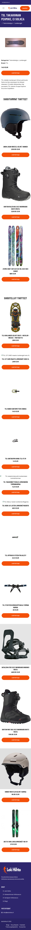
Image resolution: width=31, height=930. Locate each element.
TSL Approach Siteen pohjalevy (15, 555)
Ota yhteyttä (14, 925)
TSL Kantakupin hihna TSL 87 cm (15, 459)
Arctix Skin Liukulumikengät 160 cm (15, 842)
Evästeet (22, 925)
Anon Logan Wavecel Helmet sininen (15, 147)
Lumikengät (18, 23)
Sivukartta (22, 927)
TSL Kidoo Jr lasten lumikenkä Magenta (15, 506)
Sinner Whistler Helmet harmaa (15, 792)
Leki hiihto (7, 891)
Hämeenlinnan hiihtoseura (12, 894)
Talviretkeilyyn (8, 23)
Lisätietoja (15, 73)
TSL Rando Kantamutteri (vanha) (15, 409)
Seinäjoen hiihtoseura (11, 898)
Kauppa (24, 8)
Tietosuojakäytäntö (12, 927)
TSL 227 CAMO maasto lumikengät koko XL (15, 359)
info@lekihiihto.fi (6, 2)
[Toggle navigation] (3, 8)
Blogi (6, 901)
